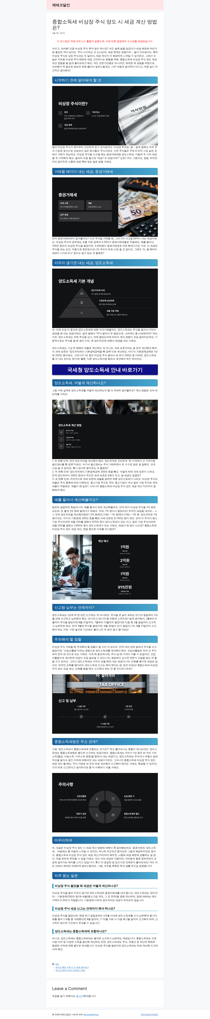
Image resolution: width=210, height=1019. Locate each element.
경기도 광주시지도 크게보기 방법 (70, 970)
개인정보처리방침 (149, 1014)
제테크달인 (61, 5)
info (57, 964)
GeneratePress (91, 1014)
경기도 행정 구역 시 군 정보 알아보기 (72, 967)
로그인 (79, 996)
